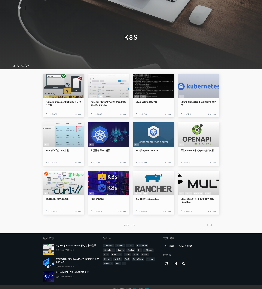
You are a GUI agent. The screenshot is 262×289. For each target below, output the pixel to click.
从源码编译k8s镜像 (100, 150)
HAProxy (148, 250)
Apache (120, 246)
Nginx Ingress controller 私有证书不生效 (76, 245)
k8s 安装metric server (148, 150)
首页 (19, 8)
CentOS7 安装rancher (147, 199)
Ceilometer (142, 246)
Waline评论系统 (185, 246)
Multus (188, 193)
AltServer (108, 246)
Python (150, 259)
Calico (207, 193)
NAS (127, 259)
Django (121, 250)
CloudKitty (108, 250)
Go (139, 250)
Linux (143, 96)
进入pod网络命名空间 (146, 102)
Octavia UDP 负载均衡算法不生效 (72, 272)
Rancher (93, 96)
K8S (46, 96)
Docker (131, 250)
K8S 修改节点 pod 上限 (57, 150)
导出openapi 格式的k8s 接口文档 (197, 150)
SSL (117, 264)
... (124, 264)
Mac (136, 255)
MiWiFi (144, 255)
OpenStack (138, 259)
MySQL (118, 259)
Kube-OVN (198, 193)
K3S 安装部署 (97, 199)
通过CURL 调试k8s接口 (57, 199)
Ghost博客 (169, 246)
